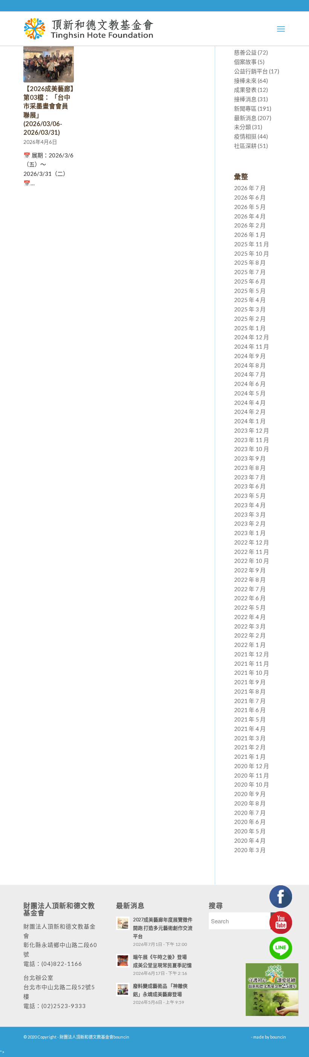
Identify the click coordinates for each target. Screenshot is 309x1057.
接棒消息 (245, 99)
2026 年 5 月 (250, 206)
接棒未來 (245, 80)
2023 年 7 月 (250, 477)
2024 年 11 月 (251, 346)
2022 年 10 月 (251, 560)
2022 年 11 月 (251, 551)
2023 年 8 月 (250, 467)
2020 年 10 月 (251, 784)
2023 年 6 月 (250, 486)
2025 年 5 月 (250, 290)
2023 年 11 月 (251, 439)
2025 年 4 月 (250, 299)
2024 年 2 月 (250, 411)
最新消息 (245, 117)
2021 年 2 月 (250, 747)
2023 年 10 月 (251, 448)
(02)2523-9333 (63, 1005)
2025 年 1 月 (250, 328)
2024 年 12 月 (251, 337)
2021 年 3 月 (250, 738)
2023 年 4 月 (250, 505)
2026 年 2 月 (250, 225)
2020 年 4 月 (250, 840)
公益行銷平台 (251, 71)
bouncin (278, 1036)
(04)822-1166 (61, 963)
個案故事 (245, 61)
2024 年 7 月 (250, 374)
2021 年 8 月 (250, 691)
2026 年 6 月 (250, 197)
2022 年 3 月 (250, 626)
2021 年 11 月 (251, 663)
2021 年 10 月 (251, 672)
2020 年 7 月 (250, 812)
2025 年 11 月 (251, 244)
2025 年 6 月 (250, 281)
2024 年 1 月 (250, 421)
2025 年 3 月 (250, 309)
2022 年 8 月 (250, 579)
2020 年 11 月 (251, 775)
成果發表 (245, 89)
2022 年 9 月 (250, 570)
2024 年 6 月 (250, 383)
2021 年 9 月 (250, 682)
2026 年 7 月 (250, 188)
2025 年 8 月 (250, 262)
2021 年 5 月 (250, 719)
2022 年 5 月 (250, 607)
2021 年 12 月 (251, 654)
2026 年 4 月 (250, 216)
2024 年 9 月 (250, 355)
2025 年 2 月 (250, 318)
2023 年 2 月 (250, 523)
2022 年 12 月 (251, 542)
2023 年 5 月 (250, 495)
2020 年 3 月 (250, 850)
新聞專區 (245, 108)
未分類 (242, 127)
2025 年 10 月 (251, 253)
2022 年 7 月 (250, 589)
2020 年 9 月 (250, 793)
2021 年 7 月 (250, 700)
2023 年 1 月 (250, 532)
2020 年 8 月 (250, 803)
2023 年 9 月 (250, 458)
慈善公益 (245, 52)
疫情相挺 (245, 136)
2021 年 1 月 (250, 756)
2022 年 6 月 (250, 598)
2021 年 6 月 (250, 709)
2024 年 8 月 (250, 365)
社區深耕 (245, 145)
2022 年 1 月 (250, 644)
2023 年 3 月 (250, 514)
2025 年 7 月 (250, 271)
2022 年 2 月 (250, 635)
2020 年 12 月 (251, 766)
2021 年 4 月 (250, 728)
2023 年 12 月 (251, 430)
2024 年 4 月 (250, 402)
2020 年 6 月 (250, 821)
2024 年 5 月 (250, 393)
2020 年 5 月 (250, 831)
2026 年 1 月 (250, 234)
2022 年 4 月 (250, 616)
